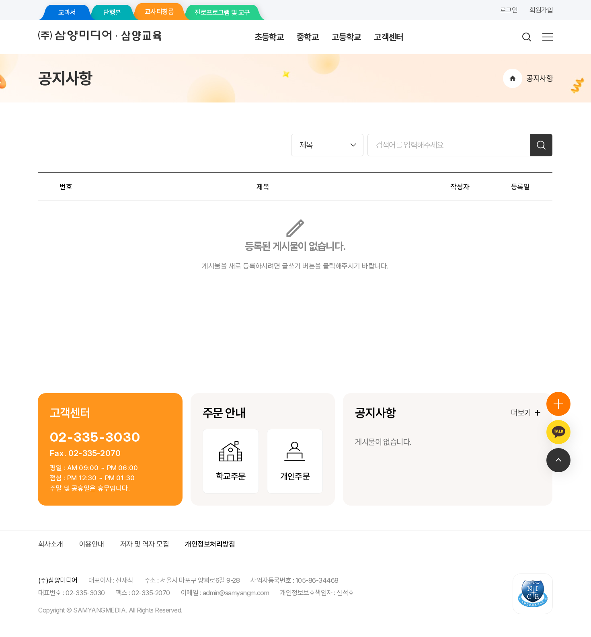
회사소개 (50, 544)
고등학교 (346, 37)
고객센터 (388, 37)
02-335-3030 (95, 437)
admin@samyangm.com (236, 593)
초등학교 (269, 37)
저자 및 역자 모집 (144, 544)
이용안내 (91, 544)
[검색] (541, 145)
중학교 (308, 37)
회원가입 (541, 10)
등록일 (520, 186)
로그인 (508, 10)
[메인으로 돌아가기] (512, 78)
